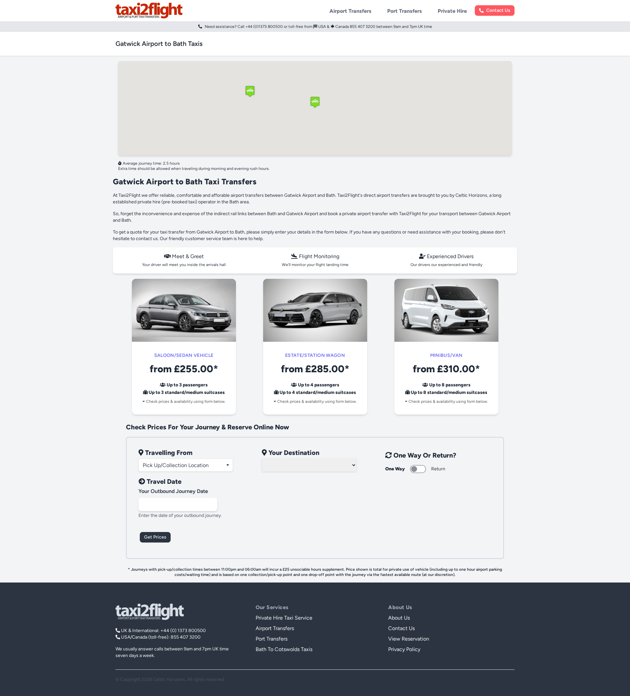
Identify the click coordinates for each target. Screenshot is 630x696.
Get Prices (155, 537)
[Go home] (150, 612)
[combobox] (185, 465)
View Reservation (408, 639)
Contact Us (498, 10)
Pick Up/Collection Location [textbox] (176, 465)
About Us (399, 618)
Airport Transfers (350, 11)
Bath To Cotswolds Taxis (284, 649)
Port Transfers (404, 11)
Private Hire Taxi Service (284, 618)
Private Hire (452, 11)
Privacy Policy (404, 649)
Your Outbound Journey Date (173, 491)
